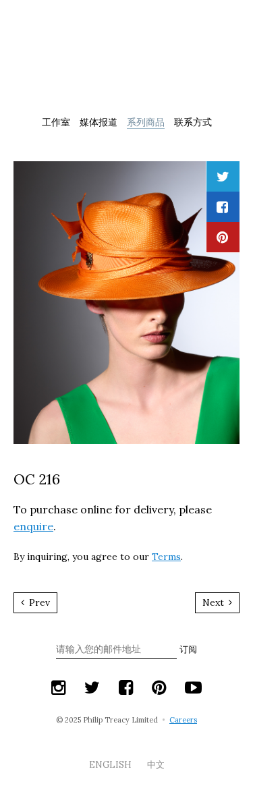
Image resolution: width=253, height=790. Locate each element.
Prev (38, 602)
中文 (156, 764)
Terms (166, 557)
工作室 (56, 122)
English (111, 764)
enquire (33, 526)
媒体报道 (98, 122)
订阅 (188, 649)
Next (214, 602)
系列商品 (146, 122)
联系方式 (193, 122)
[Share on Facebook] (222, 207)
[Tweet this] (223, 176)
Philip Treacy (127, 56)
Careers (183, 720)
